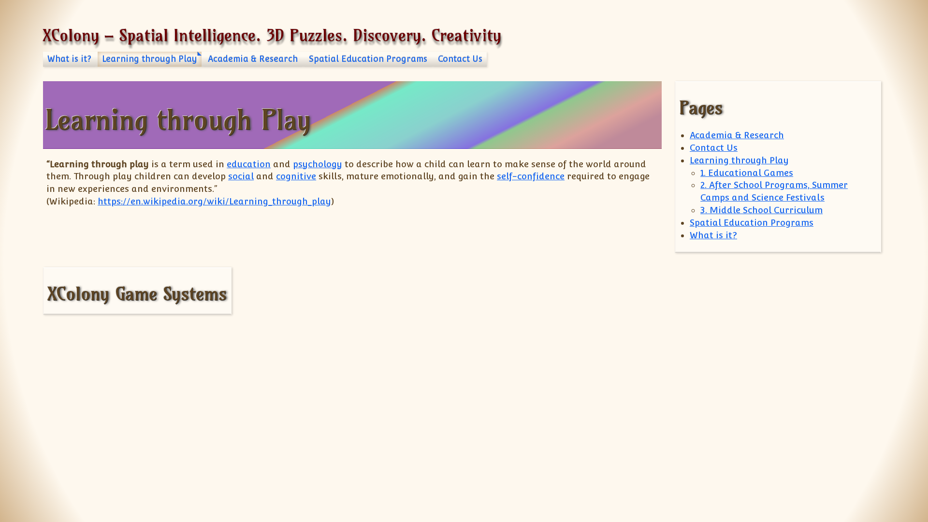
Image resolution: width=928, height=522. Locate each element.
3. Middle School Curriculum (761, 210)
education (249, 164)
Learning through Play (149, 59)
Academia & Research (253, 59)
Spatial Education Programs (368, 59)
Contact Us (460, 59)
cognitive (296, 176)
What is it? (69, 59)
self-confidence (531, 176)
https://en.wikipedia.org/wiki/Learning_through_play (214, 201)
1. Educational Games (746, 173)
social (241, 176)
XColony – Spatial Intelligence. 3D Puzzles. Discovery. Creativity (272, 35)
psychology (317, 164)
